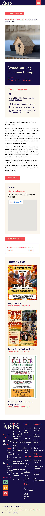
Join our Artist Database (39, 467)
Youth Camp (27, 80)
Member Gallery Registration (38, 448)
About (15, 428)
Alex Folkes (36, 510)
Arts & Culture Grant (26, 496)
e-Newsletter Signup (18, 474)
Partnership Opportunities (18, 462)
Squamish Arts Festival (27, 430)
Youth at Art (14, 80)
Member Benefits (37, 435)
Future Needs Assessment (17, 448)
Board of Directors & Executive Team (17, 435)
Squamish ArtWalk (27, 437)
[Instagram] (5, 487)
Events (12, 20)
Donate (16, 454)
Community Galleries (28, 471)
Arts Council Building (10, 446)
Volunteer (17, 458)
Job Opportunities (18, 468)
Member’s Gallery (37, 441)
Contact (16, 479)
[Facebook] (5, 482)
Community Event (21, 20)
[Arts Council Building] (4, 444)
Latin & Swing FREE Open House (21, 349)
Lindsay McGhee (18, 510)
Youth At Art (27, 465)
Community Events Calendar (28, 450)
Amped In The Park (27, 443)
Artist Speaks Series (26, 478)
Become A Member (37, 429)
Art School (27, 460)
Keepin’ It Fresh (14, 303)
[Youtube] (5, 493)
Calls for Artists (37, 473)
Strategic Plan (18, 442)
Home (7, 20)
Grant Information (28, 489)
